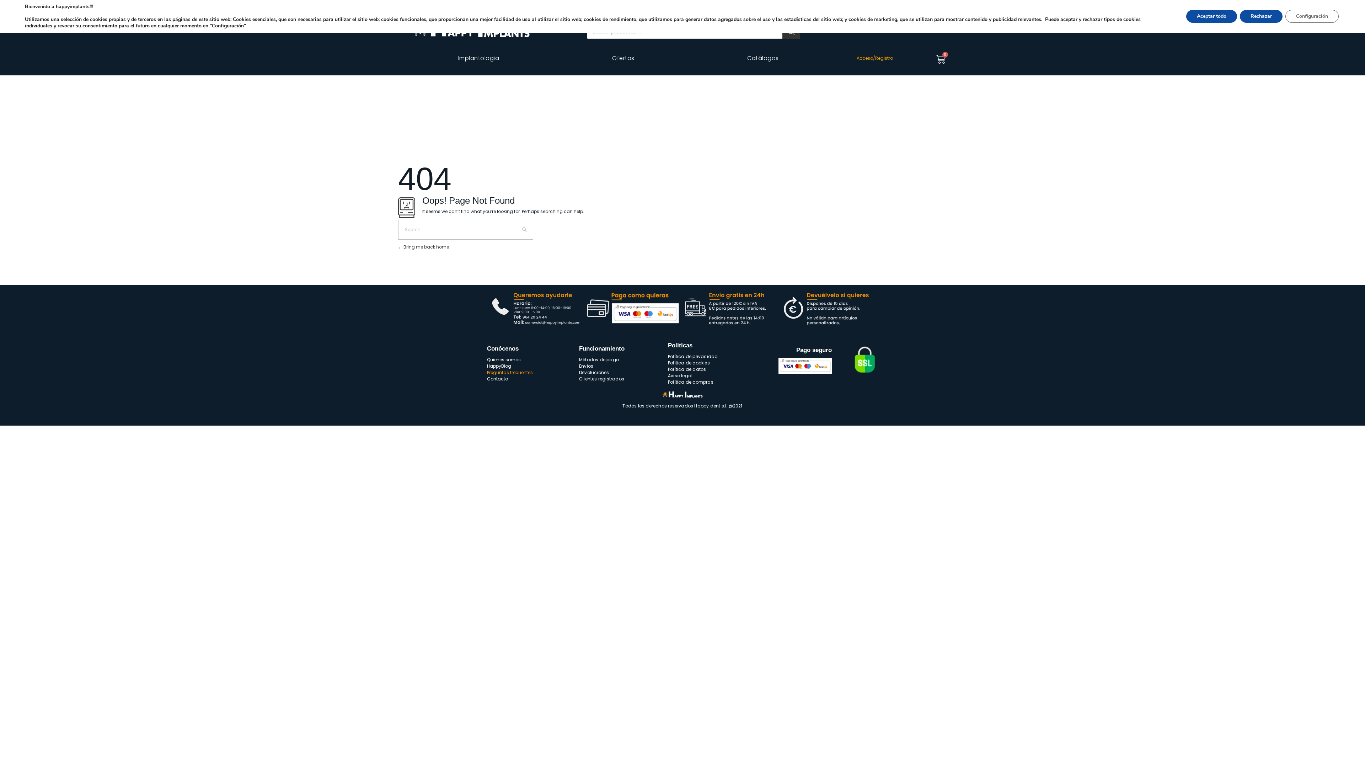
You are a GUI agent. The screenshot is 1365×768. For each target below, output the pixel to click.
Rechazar (1261, 16)
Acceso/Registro (875, 58)
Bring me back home (425, 247)
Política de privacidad (693, 356)
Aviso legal (680, 376)
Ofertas (623, 58)
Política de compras (690, 382)
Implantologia (478, 58)
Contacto (497, 379)
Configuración (1312, 16)
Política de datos (687, 369)
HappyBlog (499, 366)
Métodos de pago (599, 360)
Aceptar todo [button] (1211, 16)
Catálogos (763, 58)
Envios (586, 366)
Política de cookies (689, 363)
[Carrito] (940, 59)
